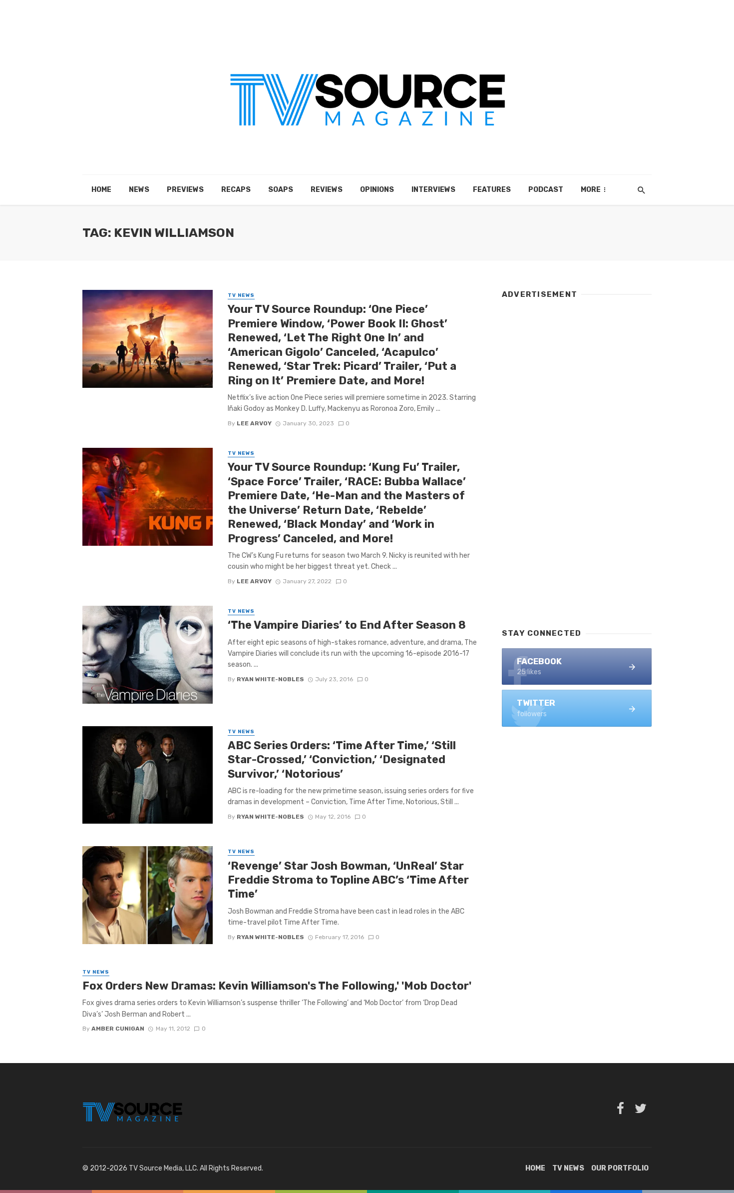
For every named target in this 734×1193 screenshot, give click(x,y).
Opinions (377, 189)
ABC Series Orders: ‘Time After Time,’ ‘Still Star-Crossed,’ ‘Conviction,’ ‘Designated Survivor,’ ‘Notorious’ (342, 759)
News (139, 189)
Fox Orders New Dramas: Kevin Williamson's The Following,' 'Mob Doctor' (276, 986)
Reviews (327, 189)
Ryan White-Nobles (270, 679)
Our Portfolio (620, 1168)
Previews (185, 189)
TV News (241, 295)
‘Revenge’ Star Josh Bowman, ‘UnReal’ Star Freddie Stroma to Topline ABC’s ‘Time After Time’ (348, 880)
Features (492, 189)
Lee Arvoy (254, 423)
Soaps (280, 189)
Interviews (433, 189)
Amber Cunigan (117, 1028)
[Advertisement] (577, 459)
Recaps (236, 189)
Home (101, 189)
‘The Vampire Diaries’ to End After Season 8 (347, 625)
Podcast (545, 189)
